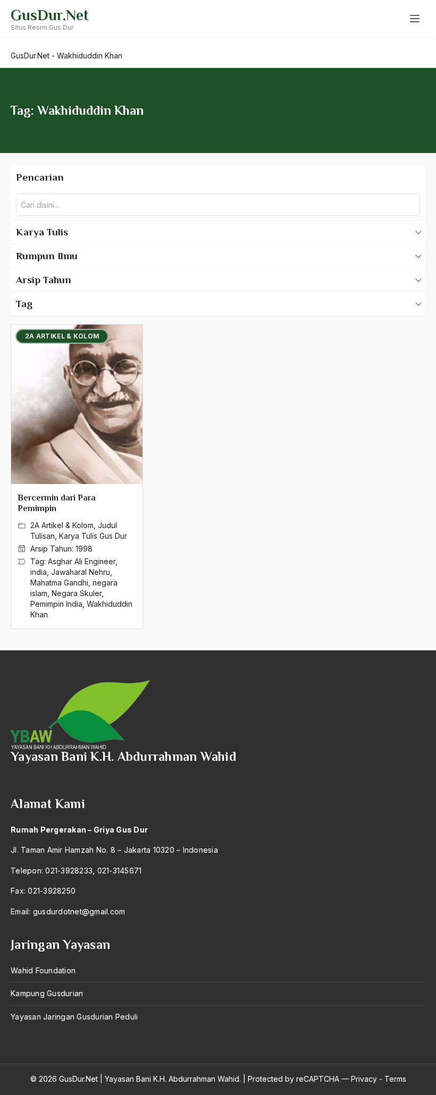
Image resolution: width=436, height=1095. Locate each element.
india (38, 571)
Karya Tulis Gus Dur (93, 535)
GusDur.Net (50, 15)
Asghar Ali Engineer (81, 561)
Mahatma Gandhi (59, 582)
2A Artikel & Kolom (62, 525)
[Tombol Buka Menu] (414, 18)
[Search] (409, 204)
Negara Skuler (77, 593)
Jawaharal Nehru (80, 571)
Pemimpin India (56, 603)
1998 (84, 548)
